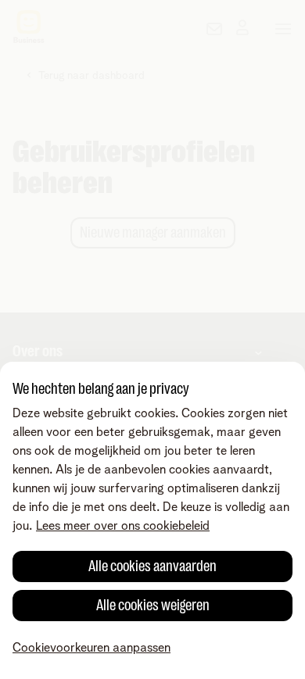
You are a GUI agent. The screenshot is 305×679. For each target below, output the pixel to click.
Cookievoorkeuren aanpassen (91, 647)
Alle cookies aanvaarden (152, 566)
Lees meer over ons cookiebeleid (123, 526)
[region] (152, 520)
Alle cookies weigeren (153, 605)
